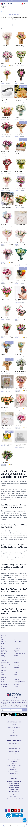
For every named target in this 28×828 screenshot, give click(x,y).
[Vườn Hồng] (21, 312)
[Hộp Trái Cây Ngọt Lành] (7, 438)
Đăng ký (24, 710)
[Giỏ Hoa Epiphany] (7, 402)
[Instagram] (9, 810)
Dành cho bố (3, 641)
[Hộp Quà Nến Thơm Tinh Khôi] (7, 383)
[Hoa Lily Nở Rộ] (7, 457)
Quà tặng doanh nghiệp (19, 653)
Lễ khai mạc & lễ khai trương (7, 652)
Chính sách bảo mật (14, 753)
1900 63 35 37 (14, 763)
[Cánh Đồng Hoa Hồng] (7, 129)
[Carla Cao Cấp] (21, 420)
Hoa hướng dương (5, 684)
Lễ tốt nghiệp (17, 648)
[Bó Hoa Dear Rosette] (7, 166)
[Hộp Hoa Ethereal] (7, 293)
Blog (14, 732)
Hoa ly (2, 688)
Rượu (15, 674)
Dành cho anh (17, 639)
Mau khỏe (16, 655)
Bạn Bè (2, 643)
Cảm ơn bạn (3, 653)
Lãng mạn (3, 648)
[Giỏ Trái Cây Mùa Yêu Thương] (21, 146)
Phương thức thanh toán (14, 748)
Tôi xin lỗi (3, 657)
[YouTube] (15, 810)
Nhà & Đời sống (17, 664)
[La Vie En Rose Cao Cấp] (21, 383)
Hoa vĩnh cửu (17, 684)
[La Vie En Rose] (7, 40)
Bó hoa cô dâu (4, 650)
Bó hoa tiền (16, 665)
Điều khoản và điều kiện (14, 751)
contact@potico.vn (14, 769)
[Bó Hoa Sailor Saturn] (21, 183)
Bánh (2, 672)
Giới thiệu (14, 725)
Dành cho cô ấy (17, 638)
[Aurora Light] (7, 219)
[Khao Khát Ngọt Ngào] (7, 237)
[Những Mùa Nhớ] (21, 39)
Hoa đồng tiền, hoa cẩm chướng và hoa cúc (19, 682)
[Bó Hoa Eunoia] (21, 76)
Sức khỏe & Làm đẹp (5, 664)
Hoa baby (16, 688)
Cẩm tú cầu (16, 679)
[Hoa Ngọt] (21, 331)
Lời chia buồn (17, 652)
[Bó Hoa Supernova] (21, 129)
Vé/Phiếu (3, 665)
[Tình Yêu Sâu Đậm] (21, 200)
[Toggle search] (26, 4)
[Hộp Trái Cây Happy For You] (21, 275)
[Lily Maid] (21, 112)
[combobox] (23, 3)
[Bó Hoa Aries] (7, 366)
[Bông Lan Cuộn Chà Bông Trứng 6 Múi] (21, 94)
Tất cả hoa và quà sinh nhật (7, 638)
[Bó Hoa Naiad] (21, 349)
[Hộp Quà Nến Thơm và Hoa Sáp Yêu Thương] (7, 200)
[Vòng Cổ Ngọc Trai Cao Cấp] (7, 420)
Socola (15, 672)
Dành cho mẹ (3, 639)
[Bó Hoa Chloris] (7, 312)
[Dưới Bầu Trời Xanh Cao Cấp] (21, 256)
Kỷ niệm (2, 655)
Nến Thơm (16, 667)
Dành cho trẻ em (18, 641)
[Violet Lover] (7, 255)
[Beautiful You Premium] (7, 331)
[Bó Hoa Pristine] (7, 76)
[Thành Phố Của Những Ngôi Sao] (7, 147)
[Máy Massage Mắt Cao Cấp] (7, 94)
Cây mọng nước (4, 686)
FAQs (14, 746)
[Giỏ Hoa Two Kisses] (7, 112)
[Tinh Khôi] (21, 402)
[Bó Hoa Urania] (21, 166)
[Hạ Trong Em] (21, 58)
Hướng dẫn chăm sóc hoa (14, 727)
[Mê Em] (7, 58)
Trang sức (16, 662)
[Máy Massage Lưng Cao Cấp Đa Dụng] (21, 439)
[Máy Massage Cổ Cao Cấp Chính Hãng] (21, 294)
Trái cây (2, 674)
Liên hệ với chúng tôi (14, 743)
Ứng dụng (14, 730)
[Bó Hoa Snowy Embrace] (21, 366)
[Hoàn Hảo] (7, 349)
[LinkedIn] (22, 810)
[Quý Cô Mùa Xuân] (7, 183)
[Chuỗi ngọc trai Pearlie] (21, 219)
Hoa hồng (3, 679)
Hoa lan (16, 686)
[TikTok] (12, 810)
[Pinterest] (19, 810)
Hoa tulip (3, 681)
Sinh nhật (16, 650)
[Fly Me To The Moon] (21, 237)
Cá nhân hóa (3, 667)
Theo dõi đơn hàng (14, 735)
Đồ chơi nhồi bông (5, 662)
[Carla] (7, 275)
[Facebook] (6, 810)
